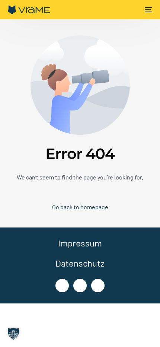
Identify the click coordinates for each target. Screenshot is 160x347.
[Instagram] (80, 285)
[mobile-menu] (147, 9)
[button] (13, 333)
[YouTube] (98, 285)
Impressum (80, 243)
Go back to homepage (80, 206)
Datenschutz (80, 263)
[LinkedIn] (62, 285)
